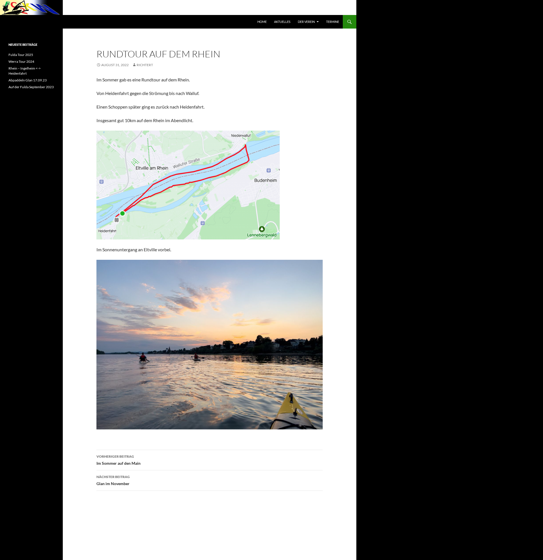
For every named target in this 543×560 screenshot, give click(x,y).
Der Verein (306, 21)
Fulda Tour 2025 (20, 55)
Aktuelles (282, 21)
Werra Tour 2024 (21, 61)
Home (262, 21)
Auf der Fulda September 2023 (31, 87)
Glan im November (113, 480)
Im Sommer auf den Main (118, 460)
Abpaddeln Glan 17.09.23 (27, 80)
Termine (332, 21)
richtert (145, 65)
